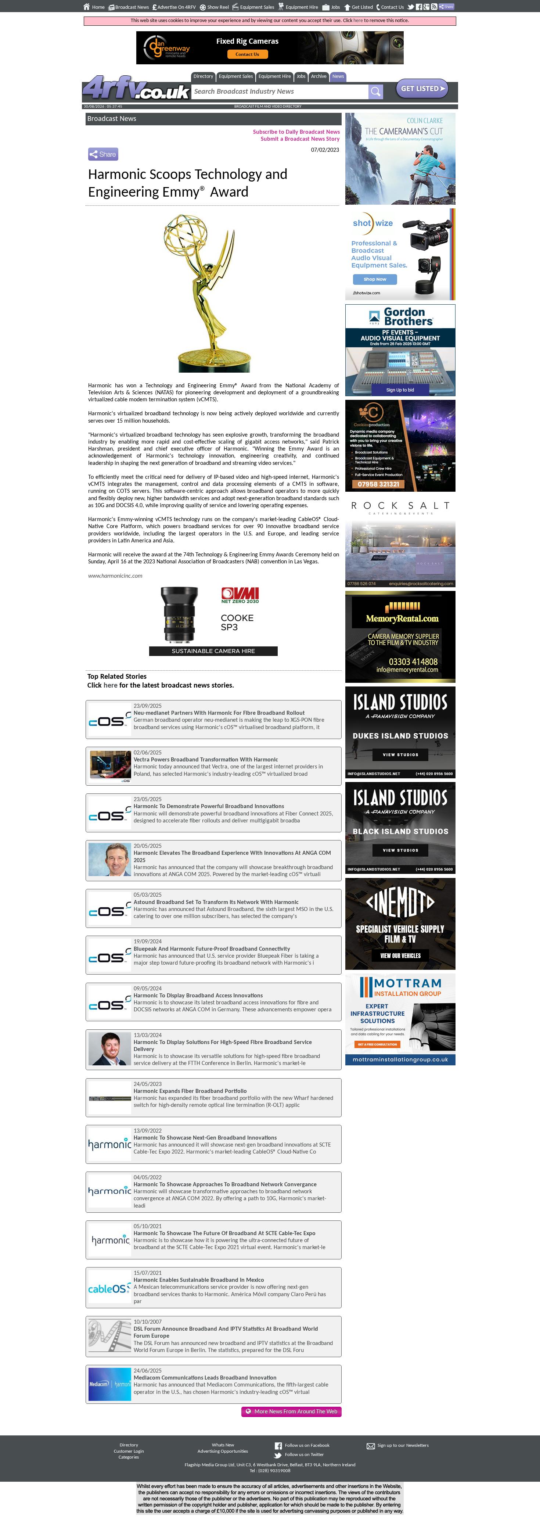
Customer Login (129, 1451)
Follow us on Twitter (304, 1455)
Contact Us (392, 7)
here (358, 21)
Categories (129, 1457)
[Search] (375, 92)
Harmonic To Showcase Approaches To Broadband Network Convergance (225, 1185)
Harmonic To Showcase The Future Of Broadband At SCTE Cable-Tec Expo (225, 1234)
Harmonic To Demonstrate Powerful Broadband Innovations (209, 807)
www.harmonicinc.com (115, 576)
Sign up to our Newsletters (403, 1446)
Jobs (335, 7)
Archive (319, 76)
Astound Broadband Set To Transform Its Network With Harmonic (216, 902)
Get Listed (362, 7)
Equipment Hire (302, 7)
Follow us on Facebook (307, 1446)
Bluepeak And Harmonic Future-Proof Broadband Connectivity (212, 949)
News (338, 76)
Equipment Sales (257, 7)
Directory (203, 76)
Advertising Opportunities (223, 1451)
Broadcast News (132, 7)
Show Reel (218, 7)
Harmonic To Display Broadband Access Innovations (198, 996)
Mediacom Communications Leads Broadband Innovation (205, 1378)
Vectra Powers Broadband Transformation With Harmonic (206, 760)
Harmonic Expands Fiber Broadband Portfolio (190, 1091)
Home (98, 7)
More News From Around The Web (296, 1412)
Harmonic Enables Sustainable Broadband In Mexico (199, 1280)
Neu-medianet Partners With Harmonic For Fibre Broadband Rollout (219, 713)
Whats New (223, 1445)
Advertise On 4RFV (177, 7)
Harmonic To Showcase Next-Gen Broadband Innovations (205, 1138)
